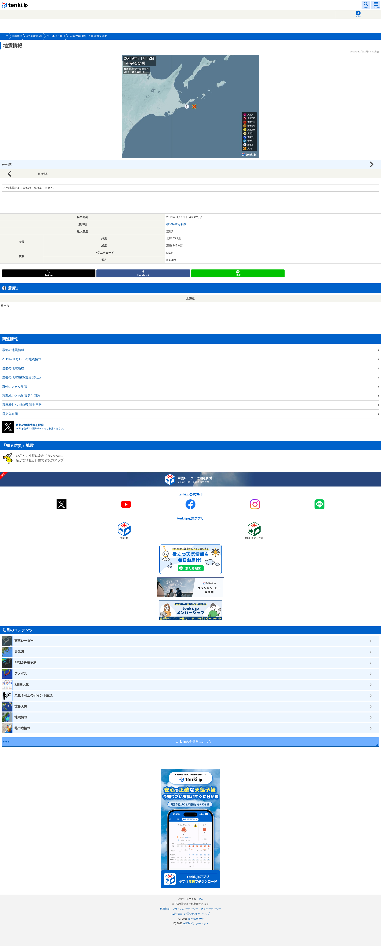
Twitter (49, 275)
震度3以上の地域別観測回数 (22, 404)
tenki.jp (15, 5)
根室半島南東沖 (176, 224)
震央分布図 (10, 414)
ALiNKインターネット (196, 923)
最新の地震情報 (13, 350)
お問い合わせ (192, 913)
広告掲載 (176, 913)
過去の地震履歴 (13, 368)
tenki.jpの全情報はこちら (193, 741)
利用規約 (165, 908)
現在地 (358, 16)
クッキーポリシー (211, 908)
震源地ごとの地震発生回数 (21, 395)
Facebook (143, 275)
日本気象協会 (196, 918)
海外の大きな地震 (14, 386)
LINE (238, 275)
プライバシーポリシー (185, 908)
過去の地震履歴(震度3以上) (21, 377)
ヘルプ (206, 913)
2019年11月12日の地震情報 (21, 359)
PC (201, 898)
